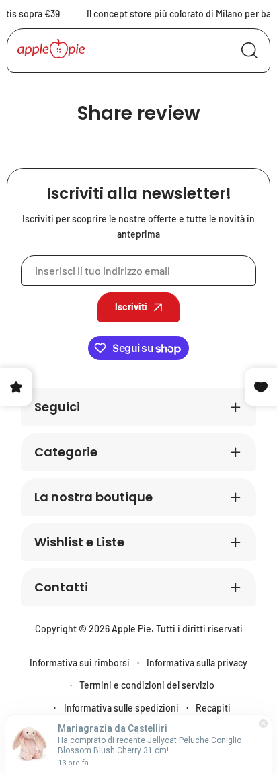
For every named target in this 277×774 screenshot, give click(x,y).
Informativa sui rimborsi (80, 663)
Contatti (61, 586)
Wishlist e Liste (79, 541)
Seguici (57, 406)
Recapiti (213, 708)
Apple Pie (131, 628)
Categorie (65, 451)
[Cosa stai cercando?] (249, 50)
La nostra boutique (93, 496)
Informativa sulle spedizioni (121, 708)
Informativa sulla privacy (197, 663)
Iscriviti (131, 306)
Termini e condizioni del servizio (146, 685)
